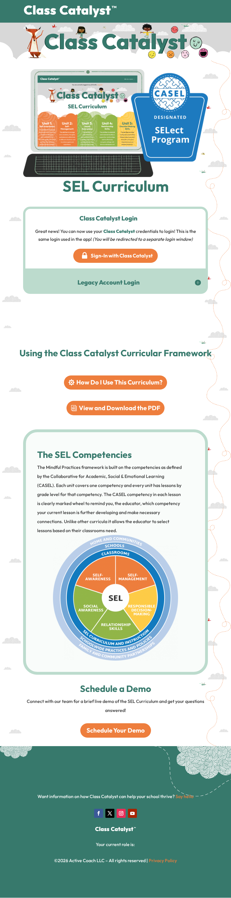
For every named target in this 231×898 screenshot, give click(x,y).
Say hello (185, 796)
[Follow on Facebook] (98, 813)
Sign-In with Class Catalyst (122, 255)
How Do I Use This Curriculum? (119, 382)
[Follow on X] (109, 813)
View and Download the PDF (119, 408)
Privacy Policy (163, 860)
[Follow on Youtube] (132, 813)
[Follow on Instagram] (121, 813)
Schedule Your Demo (115, 730)
